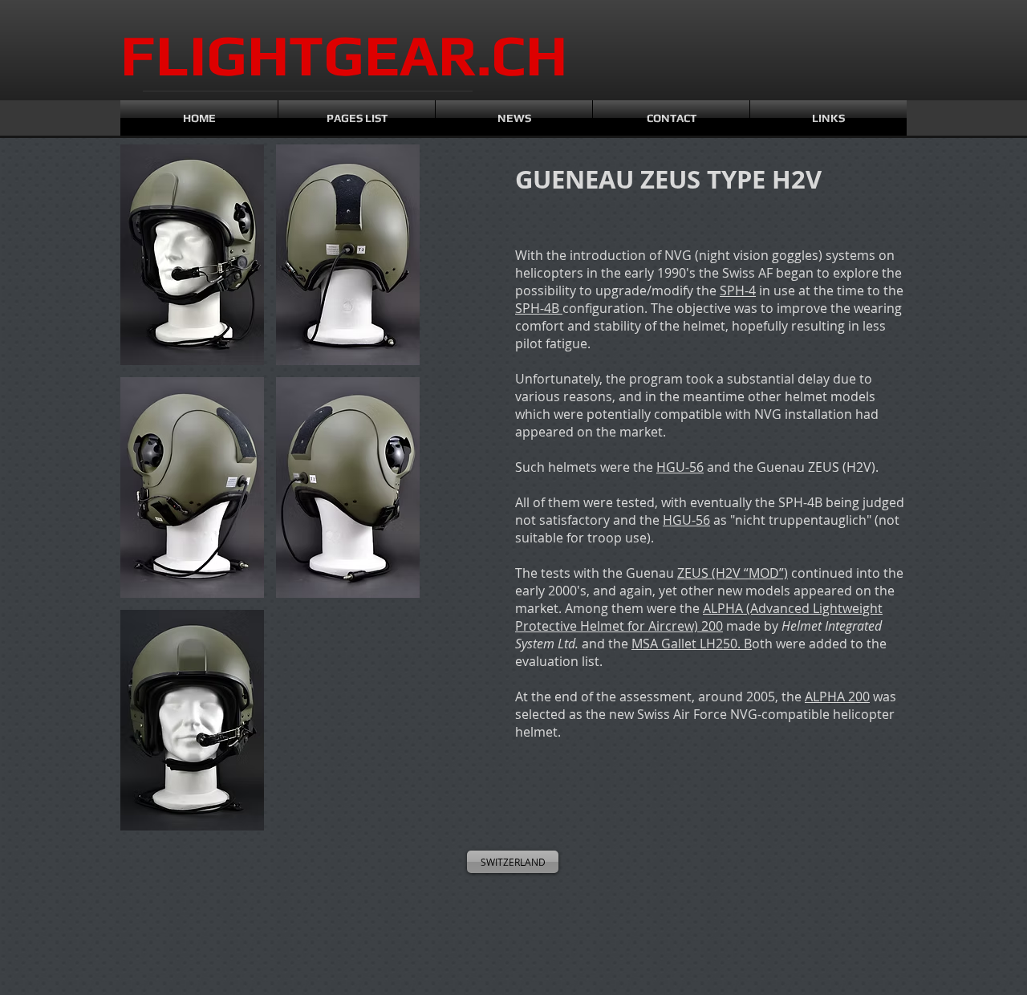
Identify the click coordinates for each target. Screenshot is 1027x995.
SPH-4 (738, 290)
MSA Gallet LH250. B (691, 643)
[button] (192, 254)
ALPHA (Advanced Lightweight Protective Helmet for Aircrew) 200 (699, 617)
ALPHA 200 (837, 696)
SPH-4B (538, 308)
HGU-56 (680, 467)
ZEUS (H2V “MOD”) (732, 573)
